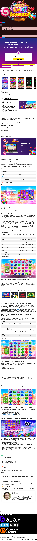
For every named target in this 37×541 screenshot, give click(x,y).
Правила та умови (29, 540)
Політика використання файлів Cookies (9, 540)
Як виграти (4, 31)
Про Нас (2, 540)
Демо (3, 30)
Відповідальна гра (34, 540)
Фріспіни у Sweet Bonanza (8, 108)
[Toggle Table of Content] (2, 96)
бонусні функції (4, 375)
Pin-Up (14, 321)
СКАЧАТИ (3, 22)
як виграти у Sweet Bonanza (10, 450)
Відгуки (3, 33)
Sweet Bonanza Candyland (8, 29)
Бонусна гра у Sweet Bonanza (9, 107)
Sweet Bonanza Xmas (7, 28)
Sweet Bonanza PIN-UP (8, 27)
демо (18, 309)
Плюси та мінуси (7, 112)
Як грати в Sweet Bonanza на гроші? (10, 106)
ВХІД (1, 22)
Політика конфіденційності (18, 540)
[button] (34, 82)
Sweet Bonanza (4, 26)
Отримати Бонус (18, 59)
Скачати (3, 32)
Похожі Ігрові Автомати (8, 102)
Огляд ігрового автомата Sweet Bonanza (11, 98)
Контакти (24, 539)
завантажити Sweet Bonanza (8, 414)
